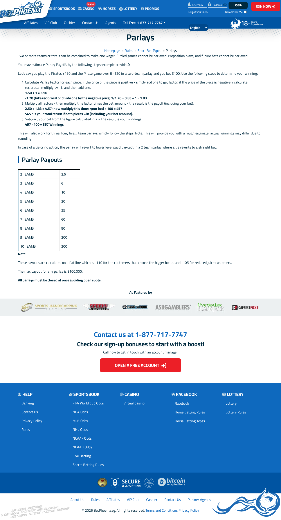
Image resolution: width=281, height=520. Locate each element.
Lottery (130, 8)
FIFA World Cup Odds (88, 403)
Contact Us (90, 22)
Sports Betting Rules (88, 464)
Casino (89, 6)
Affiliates (31, 22)
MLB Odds (80, 420)
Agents (110, 22)
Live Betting (82, 456)
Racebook (182, 403)
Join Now (263, 6)
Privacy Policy (32, 420)
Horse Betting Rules (190, 412)
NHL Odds (80, 429)
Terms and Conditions (162, 510)
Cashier (69, 22)
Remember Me (234, 12)
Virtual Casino (134, 403)
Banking (28, 403)
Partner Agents (199, 499)
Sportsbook (64, 8)
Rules (129, 50)
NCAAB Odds (82, 447)
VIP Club (51, 22)
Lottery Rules (236, 412)
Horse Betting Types (190, 421)
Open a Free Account (137, 365)
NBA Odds (80, 412)
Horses (109, 8)
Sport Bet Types (149, 50)
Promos (152, 8)
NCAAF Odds (82, 438)
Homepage (112, 50)
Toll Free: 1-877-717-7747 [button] (143, 22)
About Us (77, 499)
